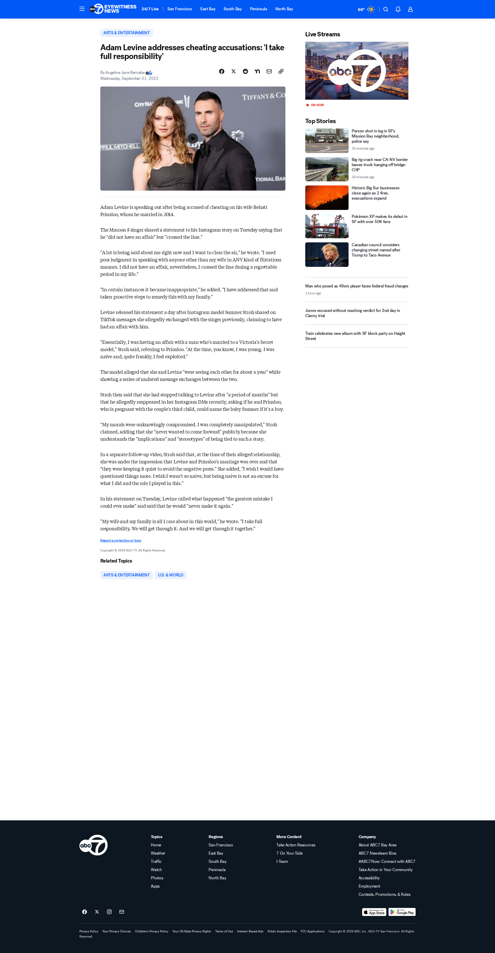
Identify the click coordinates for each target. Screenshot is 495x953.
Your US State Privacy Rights (191, 931)
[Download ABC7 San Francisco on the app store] (374, 912)
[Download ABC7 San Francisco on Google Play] (402, 912)
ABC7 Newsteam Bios (377, 853)
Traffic (156, 862)
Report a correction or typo (120, 540)
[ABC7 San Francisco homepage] (112, 9)
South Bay (233, 9)
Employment (369, 886)
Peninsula (258, 9)
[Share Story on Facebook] (221, 71)
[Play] (356, 71)
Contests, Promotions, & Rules (384, 894)
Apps (155, 886)
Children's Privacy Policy (151, 931)
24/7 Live (150, 9)
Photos (157, 878)
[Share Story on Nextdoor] (257, 71)
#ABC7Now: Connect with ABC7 (387, 862)
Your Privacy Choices (116, 931)
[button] (82, 9)
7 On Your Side (289, 853)
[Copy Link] (281, 71)
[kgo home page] (93, 845)
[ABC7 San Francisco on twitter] (97, 912)
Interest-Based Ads (250, 931)
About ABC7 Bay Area (378, 845)
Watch (156, 870)
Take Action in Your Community (386, 870)
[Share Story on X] (233, 71)
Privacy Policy (88, 931)
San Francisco (179, 9)
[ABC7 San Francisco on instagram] (109, 912)
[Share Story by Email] (269, 71)
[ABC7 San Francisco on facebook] (84, 912)
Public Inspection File (282, 931)
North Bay (284, 9)
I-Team (282, 862)
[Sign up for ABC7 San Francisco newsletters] (122, 912)
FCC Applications (313, 931)
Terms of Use (224, 931)
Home (156, 845)
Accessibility (369, 878)
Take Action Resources (295, 845)
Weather (158, 853)
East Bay (207, 9)
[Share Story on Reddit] (245, 71)
